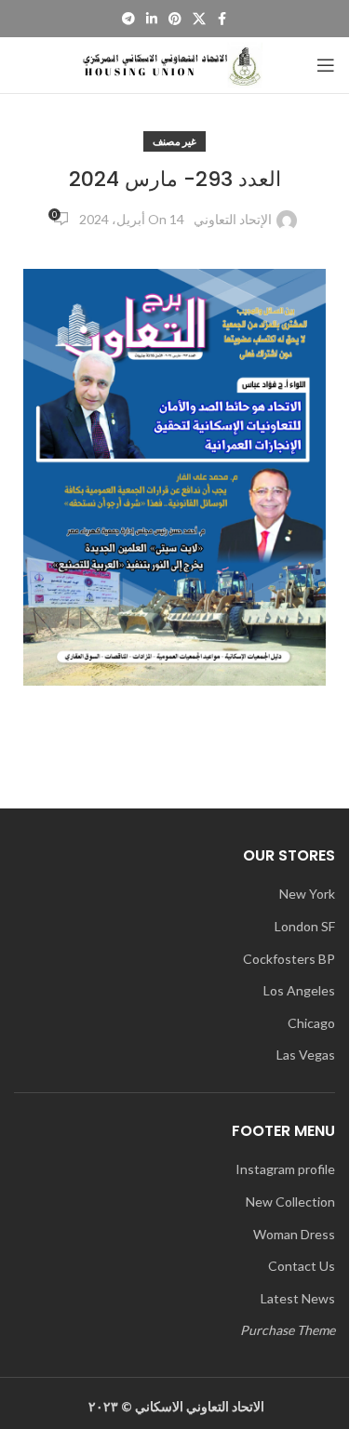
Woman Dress (294, 1234)
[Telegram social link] (128, 19)
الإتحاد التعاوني (233, 219)
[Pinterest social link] (175, 19)
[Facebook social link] (222, 19)
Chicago (311, 1023)
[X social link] (199, 19)
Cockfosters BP (289, 959)
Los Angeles (299, 990)
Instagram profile (285, 1169)
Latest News (298, 1298)
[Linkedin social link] (152, 19)
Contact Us (301, 1266)
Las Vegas (305, 1054)
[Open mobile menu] (325, 65)
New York (307, 893)
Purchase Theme (287, 1330)
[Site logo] (175, 64)
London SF (305, 926)
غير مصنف (174, 141)
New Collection (290, 1201)
